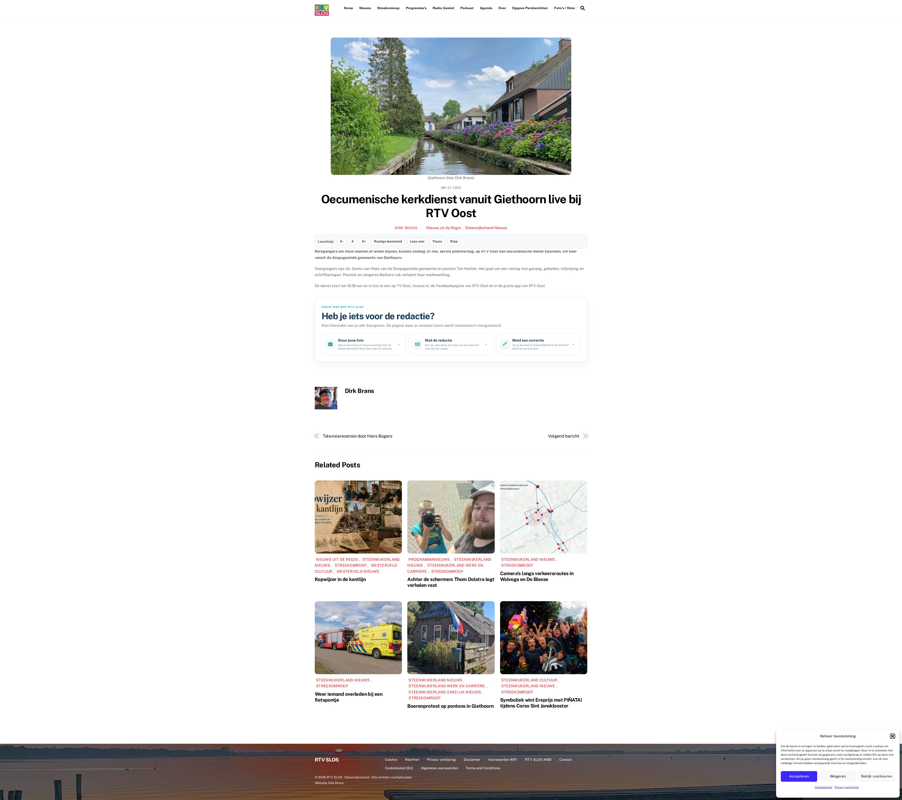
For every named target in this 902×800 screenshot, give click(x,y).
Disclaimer (472, 760)
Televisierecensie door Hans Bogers (357, 436)
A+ (364, 241)
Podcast (467, 8)
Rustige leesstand (388, 241)
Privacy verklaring (847, 787)
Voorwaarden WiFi (502, 760)
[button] (892, 736)
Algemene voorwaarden (439, 768)
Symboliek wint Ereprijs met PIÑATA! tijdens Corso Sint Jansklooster (541, 703)
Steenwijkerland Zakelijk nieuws (444, 692)
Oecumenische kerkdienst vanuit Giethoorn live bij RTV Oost (451, 206)
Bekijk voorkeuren (876, 776)
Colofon (391, 760)
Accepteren (799, 776)
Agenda (486, 8)
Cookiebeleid (823, 787)
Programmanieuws (429, 559)
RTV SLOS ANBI (538, 760)
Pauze (437, 241)
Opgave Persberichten (530, 8)
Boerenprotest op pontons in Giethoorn (450, 706)
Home (348, 8)
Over (502, 8)
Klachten (412, 760)
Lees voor (417, 241)
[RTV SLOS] (322, 14)
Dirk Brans (406, 228)
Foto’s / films (564, 8)
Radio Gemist (443, 8)
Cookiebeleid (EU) (399, 768)
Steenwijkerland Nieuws (486, 228)
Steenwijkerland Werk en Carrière (446, 686)
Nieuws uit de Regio (443, 228)
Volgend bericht (563, 436)
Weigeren (838, 776)
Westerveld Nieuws (358, 571)
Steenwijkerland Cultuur (529, 680)
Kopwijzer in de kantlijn (340, 579)
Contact (565, 760)
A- (341, 241)
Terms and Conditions (483, 768)
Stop (454, 241)
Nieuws (365, 8)
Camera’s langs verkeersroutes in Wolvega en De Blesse (537, 576)
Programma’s (416, 8)
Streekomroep (388, 8)
